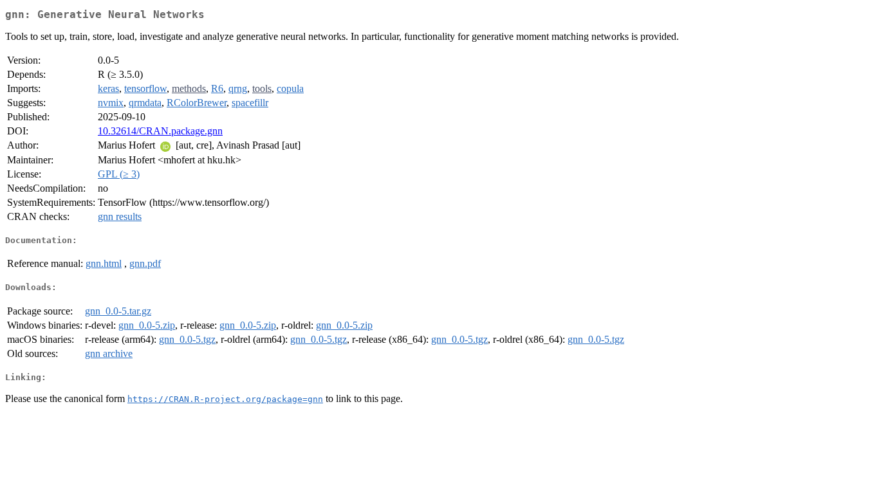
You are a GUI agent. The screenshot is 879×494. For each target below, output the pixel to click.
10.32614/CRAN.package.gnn (160, 130)
